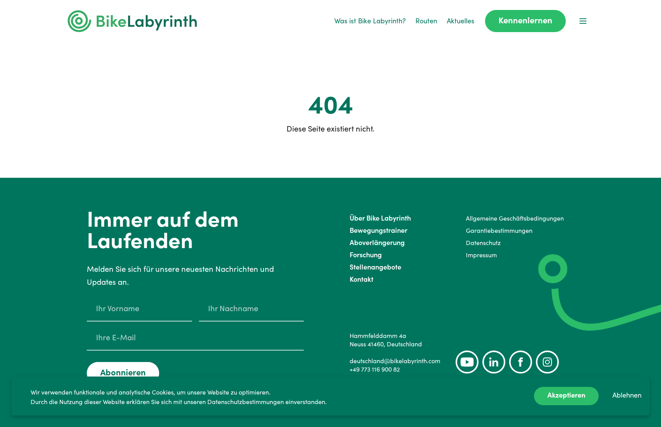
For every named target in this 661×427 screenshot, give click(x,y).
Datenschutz (483, 243)
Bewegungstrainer (378, 230)
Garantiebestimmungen (499, 230)
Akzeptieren (566, 395)
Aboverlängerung (377, 242)
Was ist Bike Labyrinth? (370, 20)
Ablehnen (626, 395)
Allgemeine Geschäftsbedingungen (515, 218)
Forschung (366, 254)
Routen (426, 20)
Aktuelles (460, 20)
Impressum (481, 255)
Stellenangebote (375, 267)
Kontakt (361, 279)
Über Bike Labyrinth (380, 218)
